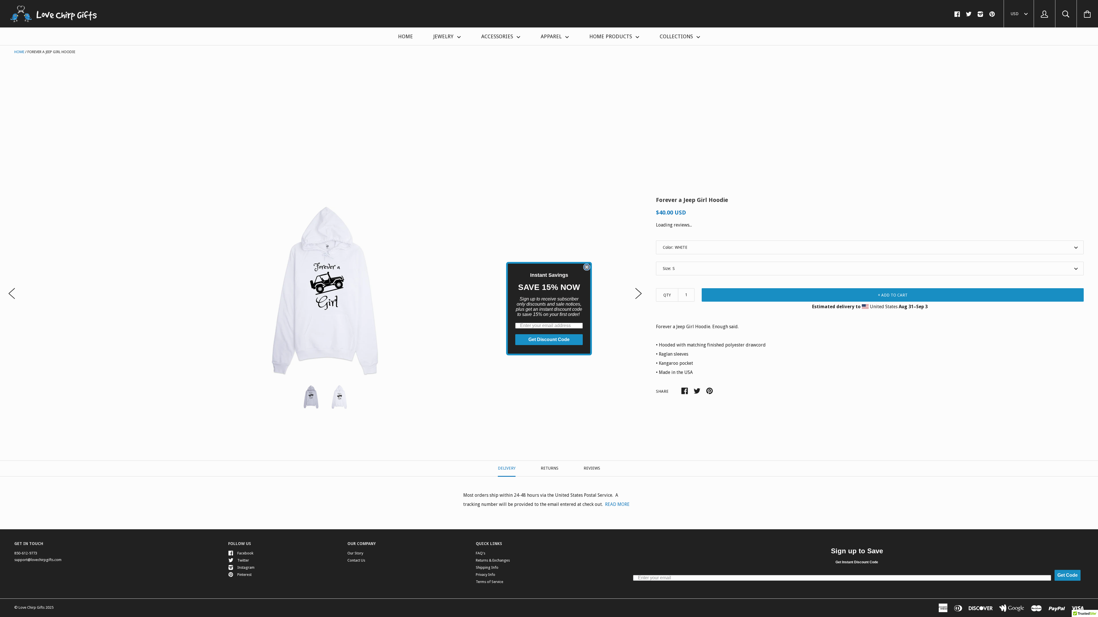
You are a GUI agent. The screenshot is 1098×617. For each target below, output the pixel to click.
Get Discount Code (549, 339)
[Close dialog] (587, 267)
